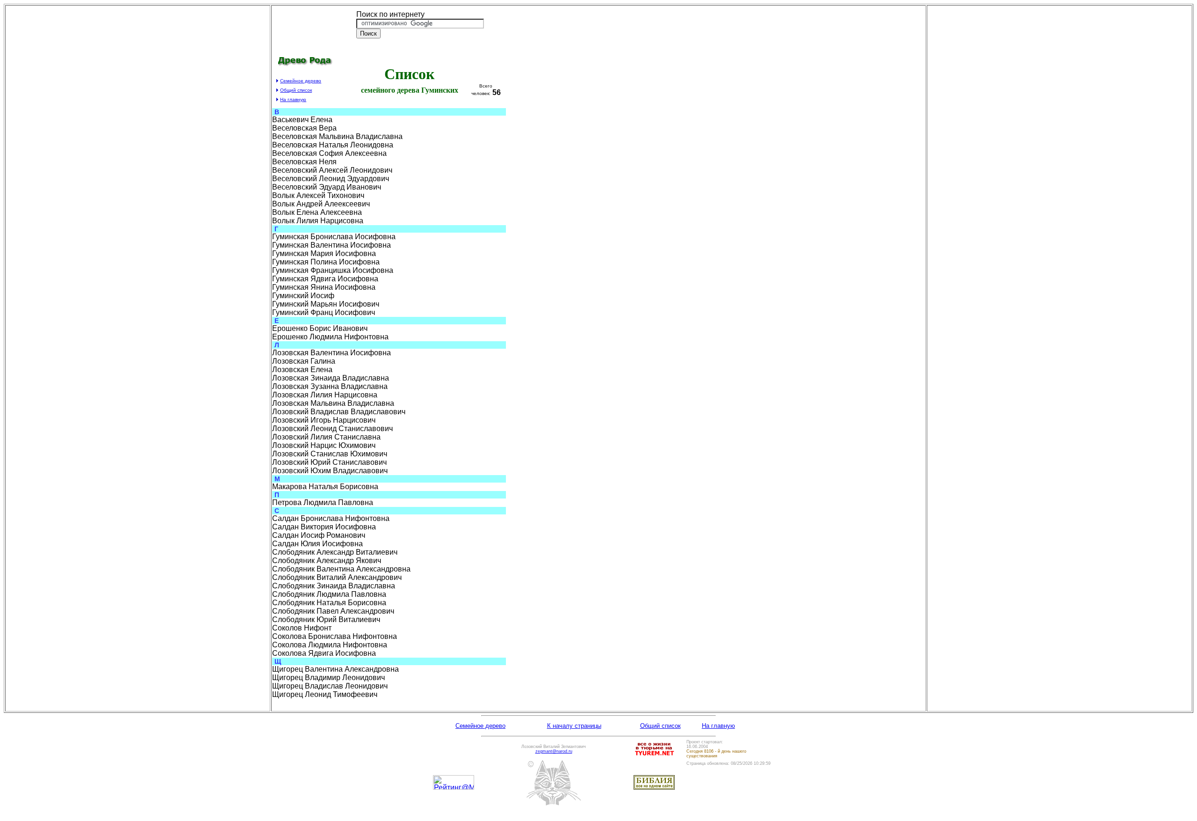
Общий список (660, 725)
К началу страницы (574, 725)
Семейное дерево (300, 80)
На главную (718, 725)
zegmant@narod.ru (553, 751)
